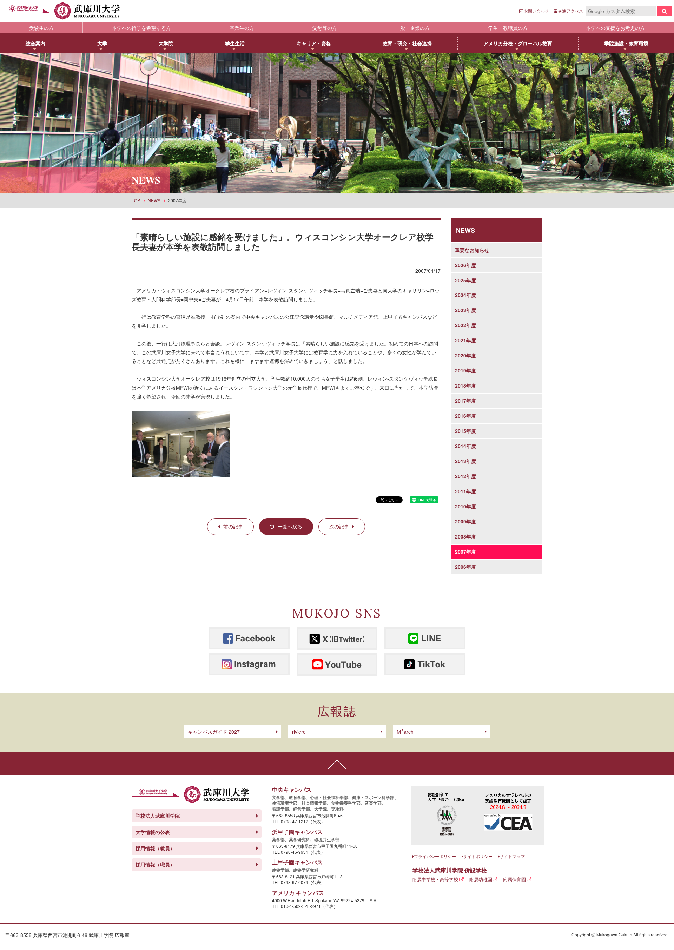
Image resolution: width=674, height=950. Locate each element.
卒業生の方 (242, 27)
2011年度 (465, 491)
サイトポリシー (478, 856)
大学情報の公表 (153, 832)
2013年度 (465, 460)
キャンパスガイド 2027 (214, 731)
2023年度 (465, 310)
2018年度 (465, 385)
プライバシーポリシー (435, 856)
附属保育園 (514, 879)
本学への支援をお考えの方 (615, 27)
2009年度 (465, 521)
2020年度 (465, 355)
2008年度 (465, 536)
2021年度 (465, 340)
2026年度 (465, 265)
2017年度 (465, 400)
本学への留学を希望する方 (141, 27)
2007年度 (465, 551)
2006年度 (465, 566)
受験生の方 (41, 27)
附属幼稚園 (480, 879)
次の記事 (339, 526)
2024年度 (465, 294)
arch (405, 731)
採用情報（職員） (155, 864)
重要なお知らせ (472, 249)
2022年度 (465, 325)
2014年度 (465, 445)
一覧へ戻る (290, 526)
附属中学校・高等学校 (435, 879)
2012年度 (465, 476)
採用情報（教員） (155, 848)
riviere (299, 731)
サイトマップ (512, 856)
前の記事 (233, 526)
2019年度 (465, 370)
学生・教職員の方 (508, 27)
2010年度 (465, 506)
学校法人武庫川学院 (158, 815)
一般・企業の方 (412, 27)
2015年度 (465, 430)
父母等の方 (324, 27)
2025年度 (465, 280)
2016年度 (465, 415)
